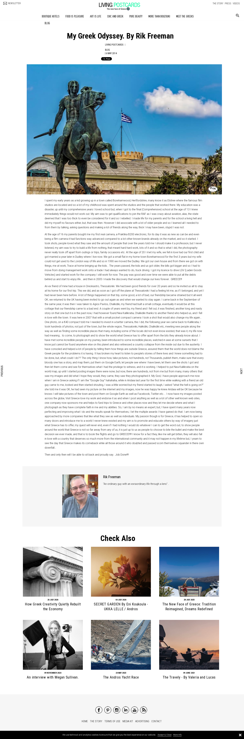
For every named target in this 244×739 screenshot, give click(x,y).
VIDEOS (236, 3)
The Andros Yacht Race (121, 677)
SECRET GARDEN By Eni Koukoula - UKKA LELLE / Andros (121, 606)
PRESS (228, 3)
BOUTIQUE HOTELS (51, 16)
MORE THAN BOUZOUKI (159, 16)
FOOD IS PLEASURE (74, 16)
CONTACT (156, 721)
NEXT (241, 371)
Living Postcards (114, 44)
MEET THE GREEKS (185, 16)
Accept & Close (164, 735)
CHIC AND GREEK (115, 16)
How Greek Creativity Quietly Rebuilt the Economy (53, 606)
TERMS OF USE (112, 721)
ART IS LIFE (95, 16)
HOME (85, 721)
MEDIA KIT (127, 721)
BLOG (47, 23)
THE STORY (218, 3)
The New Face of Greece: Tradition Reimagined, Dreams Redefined (189, 606)
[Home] (123, 4)
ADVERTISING (142, 721)
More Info (177, 735)
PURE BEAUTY (135, 16)
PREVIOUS (2, 371)
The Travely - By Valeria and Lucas (189, 677)
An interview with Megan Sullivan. (53, 677)
